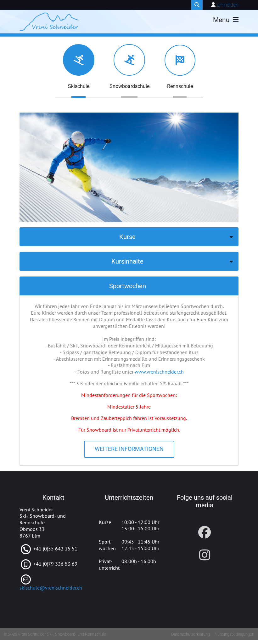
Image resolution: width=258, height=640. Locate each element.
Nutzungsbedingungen (234, 634)
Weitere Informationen (129, 449)
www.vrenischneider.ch (159, 372)
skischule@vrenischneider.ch (51, 588)
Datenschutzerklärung (190, 634)
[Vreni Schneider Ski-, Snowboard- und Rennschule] (49, 21)
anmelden (227, 5)
